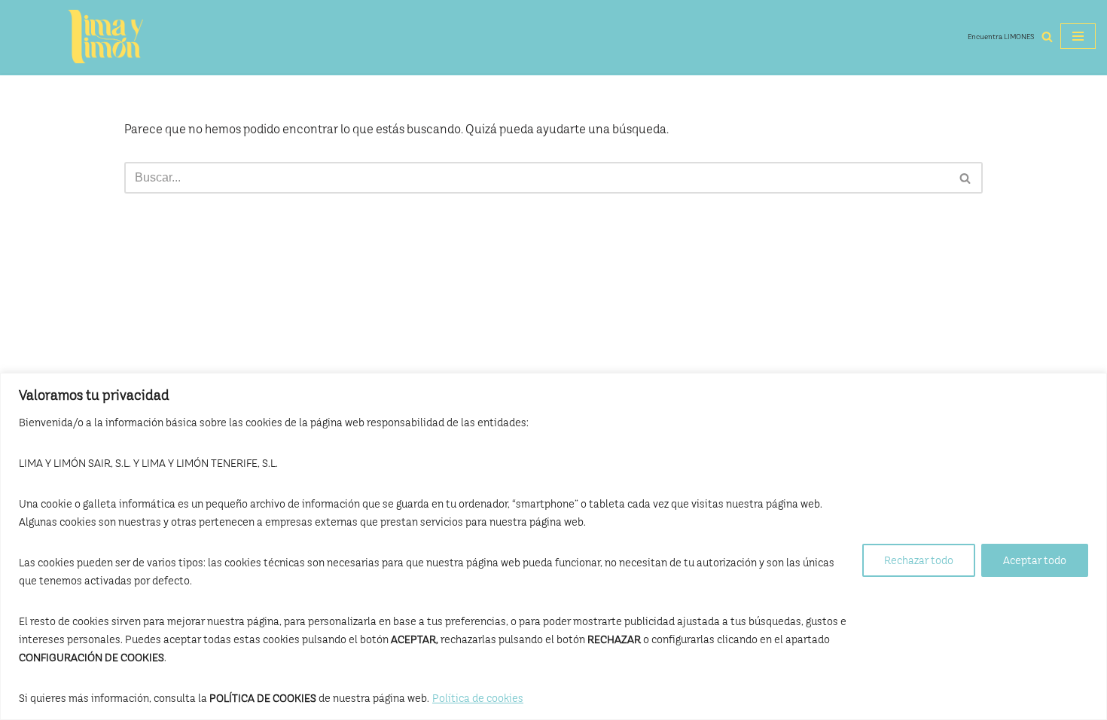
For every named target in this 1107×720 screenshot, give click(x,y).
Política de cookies (477, 698)
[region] (553, 546)
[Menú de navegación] (1078, 36)
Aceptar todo (1034, 560)
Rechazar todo (918, 560)
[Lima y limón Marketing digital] (105, 36)
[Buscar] (1047, 36)
